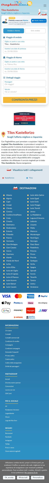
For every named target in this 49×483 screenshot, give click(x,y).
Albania (9, 195)
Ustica (32, 284)
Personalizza (38, 477)
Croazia (9, 221)
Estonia (9, 231)
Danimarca (10, 225)
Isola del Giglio (12, 271)
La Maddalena (35, 215)
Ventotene (34, 287)
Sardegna (33, 261)
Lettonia (33, 221)
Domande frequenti (11, 352)
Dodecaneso (11, 228)
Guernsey (10, 254)
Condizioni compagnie (12, 348)
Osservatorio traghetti (12, 451)
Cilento (9, 208)
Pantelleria (34, 248)
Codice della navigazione (13, 363)
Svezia (32, 274)
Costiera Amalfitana (13, 215)
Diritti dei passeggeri (12, 366)
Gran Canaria (11, 248)
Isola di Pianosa (12, 277)
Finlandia (9, 234)
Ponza (32, 254)
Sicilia (32, 264)
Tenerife (33, 277)
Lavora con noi (10, 390)
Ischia (8, 264)
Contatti (8, 334)
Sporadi (33, 271)
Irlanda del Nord (12, 261)
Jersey (32, 212)
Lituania (33, 225)
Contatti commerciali (12, 338)
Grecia (8, 251)
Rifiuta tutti (23, 477)
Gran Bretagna (11, 244)
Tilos (31, 178)
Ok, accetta (9, 477)
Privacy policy (10, 356)
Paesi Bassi (34, 244)
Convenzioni (9, 386)
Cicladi (9, 205)
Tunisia (33, 280)
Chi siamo (8, 331)
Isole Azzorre (11, 280)
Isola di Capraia (12, 274)
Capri (8, 202)
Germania (10, 241)
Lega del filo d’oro (11, 420)
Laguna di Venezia (37, 218)
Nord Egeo (34, 238)
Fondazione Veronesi (12, 410)
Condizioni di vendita (12, 341)
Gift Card (8, 393)
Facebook (8, 437)
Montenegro (35, 234)
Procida (33, 257)
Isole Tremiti (35, 208)
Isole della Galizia (37, 195)
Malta (32, 228)
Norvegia (33, 241)
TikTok (7, 444)
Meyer (7, 417)
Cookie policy (9, 359)
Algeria (9, 198)
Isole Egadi (34, 198)
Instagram (8, 440)
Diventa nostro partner (13, 383)
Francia (9, 238)
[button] (24, 20)
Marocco (33, 231)
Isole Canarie (11, 287)
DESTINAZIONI (28, 188)
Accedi (7, 379)
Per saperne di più (31, 473)
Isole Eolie (34, 202)
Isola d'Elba (10, 267)
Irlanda (8, 257)
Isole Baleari (11, 284)
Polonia (33, 251)
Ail (6, 406)
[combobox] (24, 44)
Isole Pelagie (35, 205)
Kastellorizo (9, 178)
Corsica (9, 212)
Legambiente (9, 413)
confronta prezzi (24, 100)
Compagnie (9, 345)
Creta (8, 218)
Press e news (9, 448)
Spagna (33, 267)
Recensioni (8, 433)
